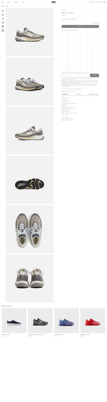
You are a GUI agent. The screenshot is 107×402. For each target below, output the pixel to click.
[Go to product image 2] (2, 14)
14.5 (93, 60)
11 (80, 53)
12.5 (80, 56)
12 (67, 56)
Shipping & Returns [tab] (94, 94)
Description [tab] (65, 94)
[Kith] (53, 2)
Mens (7, 6)
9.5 (80, 49)
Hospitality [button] (93, 2)
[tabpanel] (80, 109)
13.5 (67, 60)
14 (80, 60)
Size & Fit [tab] (78, 94)
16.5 (67, 68)
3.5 (80, 33)
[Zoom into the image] (30, 32)
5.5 (93, 37)
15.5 (80, 64)
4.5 (67, 37)
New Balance (65, 10)
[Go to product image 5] (2, 26)
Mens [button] (9, 2)
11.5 (93, 53)
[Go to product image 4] (2, 22)
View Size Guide (95, 23)
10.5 (67, 53)
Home (3, 6)
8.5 (93, 45)
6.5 (80, 41)
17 (80, 68)
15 (67, 64)
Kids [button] (23, 2)
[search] (101, 2)
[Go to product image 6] (2, 30)
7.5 (67, 45)
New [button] (3, 2)
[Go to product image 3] (2, 18)
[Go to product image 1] (2, 10)
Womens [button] (16, 2)
